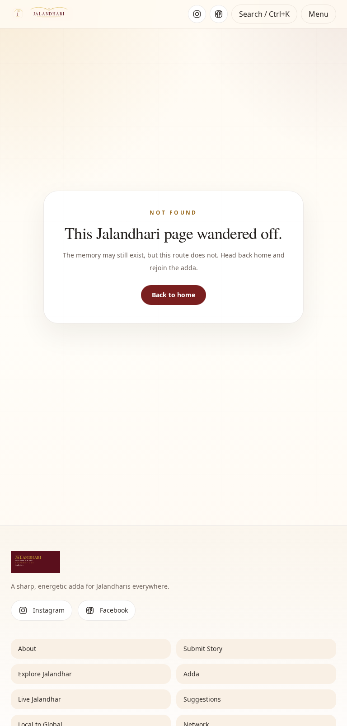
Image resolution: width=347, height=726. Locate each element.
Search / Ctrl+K (264, 14)
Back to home (173, 294)
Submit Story (202, 648)
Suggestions (202, 699)
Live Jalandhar (39, 699)
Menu (318, 14)
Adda (191, 674)
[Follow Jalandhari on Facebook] (219, 14)
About (27, 648)
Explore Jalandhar (45, 674)
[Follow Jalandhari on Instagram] (197, 14)
